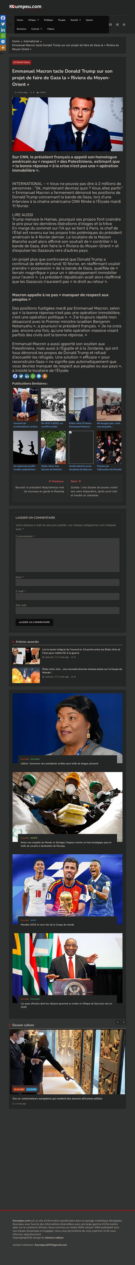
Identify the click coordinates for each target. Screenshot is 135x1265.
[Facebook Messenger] (38, 376)
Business (21, 28)
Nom (20, 577)
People (62, 20)
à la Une (25, 759)
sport (33, 920)
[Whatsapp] (33, 376)
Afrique (32, 20)
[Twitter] (21, 376)
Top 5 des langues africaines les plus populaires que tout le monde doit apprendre (63, 1089)
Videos (50, 28)
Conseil (35, 28)
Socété (74, 20)
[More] (44, 376)
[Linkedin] (27, 376)
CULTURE (31, 1080)
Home (20, 20)
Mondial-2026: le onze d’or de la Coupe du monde (47, 924)
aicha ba (49, 657)
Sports (89, 20)
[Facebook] (15, 376)
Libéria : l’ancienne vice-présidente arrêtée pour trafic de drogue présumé (59, 763)
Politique (48, 20)
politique (35, 759)
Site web (21, 605)
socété (33, 838)
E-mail (21, 591)
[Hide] (1, 53)
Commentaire (25, 536)
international (21, 62)
